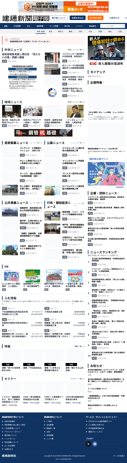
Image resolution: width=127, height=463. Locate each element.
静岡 (70, 31)
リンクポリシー (9, 438)
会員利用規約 (8, 421)
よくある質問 (8, 445)
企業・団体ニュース (103, 193)
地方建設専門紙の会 (95, 428)
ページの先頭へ (119, 456)
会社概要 (48, 424)
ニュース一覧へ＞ (35, 142)
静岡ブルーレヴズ (94, 431)
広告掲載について (10, 442)
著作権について (9, 435)
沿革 (47, 431)
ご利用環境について (11, 428)
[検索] (123, 26)
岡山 (110, 31)
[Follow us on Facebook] (94, 444)
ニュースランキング (103, 252)
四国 (100, 31)
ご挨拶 (48, 421)
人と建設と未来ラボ (95, 424)
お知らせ (96, 366)
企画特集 (96, 82)
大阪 (90, 31)
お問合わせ (114, 17)
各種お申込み (78, 17)
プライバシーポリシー (12, 431)
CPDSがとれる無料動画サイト (99, 421)
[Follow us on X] (88, 444)
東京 (50, 31)
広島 (120, 31)
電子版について (59, 17)
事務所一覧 (49, 428)
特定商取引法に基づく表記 (13, 424)
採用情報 (48, 435)
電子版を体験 (95, 17)
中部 (80, 31)
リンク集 (48, 438)
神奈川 (60, 31)
